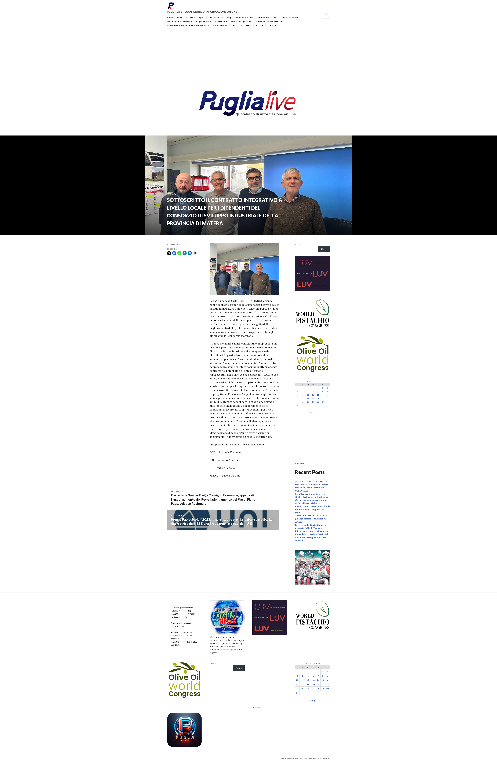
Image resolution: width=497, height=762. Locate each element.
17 (297, 398)
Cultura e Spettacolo (267, 17)
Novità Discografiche (241, 21)
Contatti (272, 25)
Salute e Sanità (216, 17)
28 (318, 402)
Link (234, 25)
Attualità (190, 17)
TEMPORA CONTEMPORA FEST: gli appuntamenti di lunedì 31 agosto (312, 518)
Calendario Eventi (289, 17)
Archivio (259, 25)
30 (327, 402)
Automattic (325, 758)
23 (327, 398)
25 (303, 402)
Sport (201, 17)
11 (302, 395)
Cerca (298, 244)
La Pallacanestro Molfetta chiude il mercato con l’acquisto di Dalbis (312, 509)
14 (318, 395)
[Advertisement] (248, 55)
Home (170, 17)
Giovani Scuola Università (179, 21)
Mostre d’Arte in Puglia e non (268, 21)
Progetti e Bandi (203, 21)
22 (323, 398)
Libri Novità (221, 21)
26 (308, 402)
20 (313, 398)
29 (323, 402)
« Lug (312, 412)
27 (313, 402)
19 (308, 398)
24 (298, 402)
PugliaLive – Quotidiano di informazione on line (202, 11)
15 (322, 395)
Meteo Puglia (299, 463)
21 (318, 398)
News (179, 17)
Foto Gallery (245, 25)
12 (308, 395)
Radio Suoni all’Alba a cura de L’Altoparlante (188, 25)
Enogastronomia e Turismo (240, 17)
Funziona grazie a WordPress (293, 758)
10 (297, 395)
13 (313, 395)
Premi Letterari (220, 25)
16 (327, 395)
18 (303, 398)
